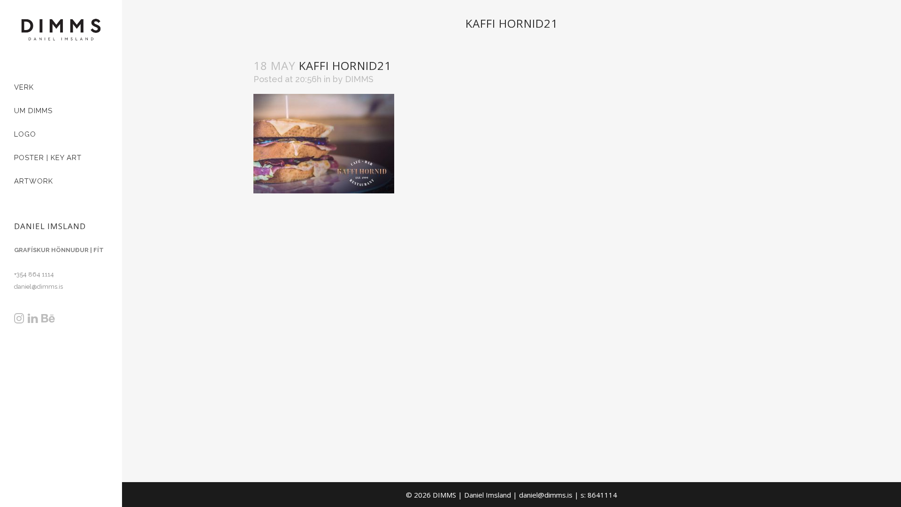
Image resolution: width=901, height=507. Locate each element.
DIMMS (359, 79)
